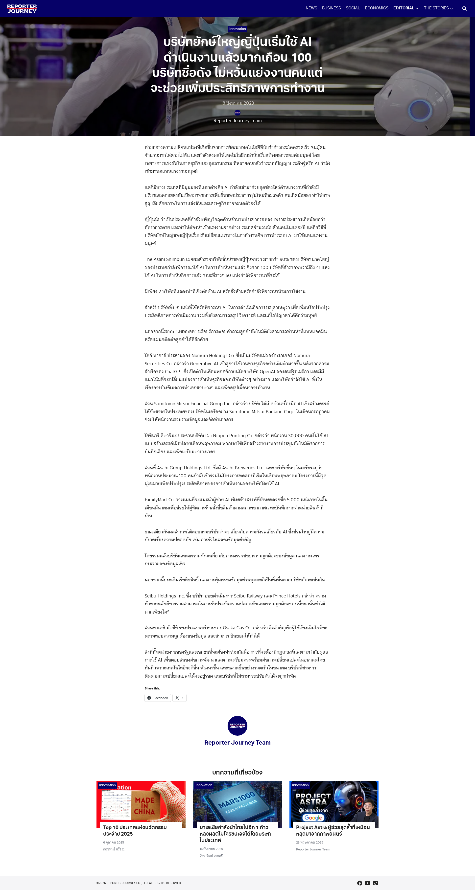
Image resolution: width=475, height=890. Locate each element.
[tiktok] (376, 883)
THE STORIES (436, 9)
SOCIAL (353, 9)
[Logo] (22, 8)
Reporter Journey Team (238, 120)
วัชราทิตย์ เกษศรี (211, 856)
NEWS (311, 9)
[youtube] (368, 883)
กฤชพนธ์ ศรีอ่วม (114, 849)
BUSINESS (331, 9)
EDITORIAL (403, 9)
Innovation (237, 29)
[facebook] (360, 883)
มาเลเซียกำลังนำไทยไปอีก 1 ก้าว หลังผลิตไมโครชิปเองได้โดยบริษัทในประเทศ (235, 835)
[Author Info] (237, 734)
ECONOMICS (376, 9)
